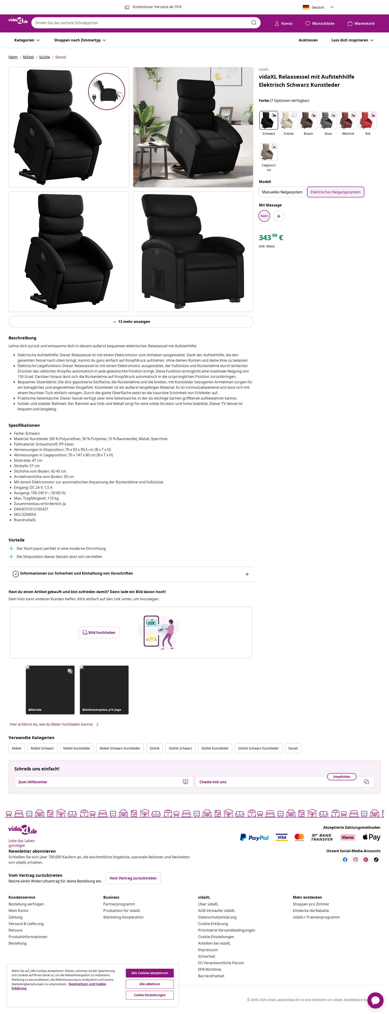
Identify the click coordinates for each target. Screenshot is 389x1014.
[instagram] (355, 859)
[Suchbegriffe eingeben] (254, 22)
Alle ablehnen (149, 984)
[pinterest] (366, 859)
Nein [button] (264, 215)
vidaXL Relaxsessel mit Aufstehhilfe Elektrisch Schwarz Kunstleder (306, 80)
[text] (271, 238)
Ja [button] (278, 215)
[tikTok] (376, 859)
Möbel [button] (16, 748)
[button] (50, 690)
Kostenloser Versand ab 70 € (156, 6)
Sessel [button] (293, 748)
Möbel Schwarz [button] (42, 748)
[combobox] (146, 22)
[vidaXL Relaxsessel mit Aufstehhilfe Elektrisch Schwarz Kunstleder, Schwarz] (69, 127)
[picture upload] (159, 632)
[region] (92, 985)
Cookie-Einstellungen (216, 936)
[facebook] (345, 859)
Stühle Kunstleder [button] (215, 748)
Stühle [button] (154, 748)
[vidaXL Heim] (18, 20)
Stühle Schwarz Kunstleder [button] (258, 748)
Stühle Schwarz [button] (180, 748)
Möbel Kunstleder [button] (76, 748)
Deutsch (318, 7)
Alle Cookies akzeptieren (149, 973)
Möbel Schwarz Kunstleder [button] (120, 748)
